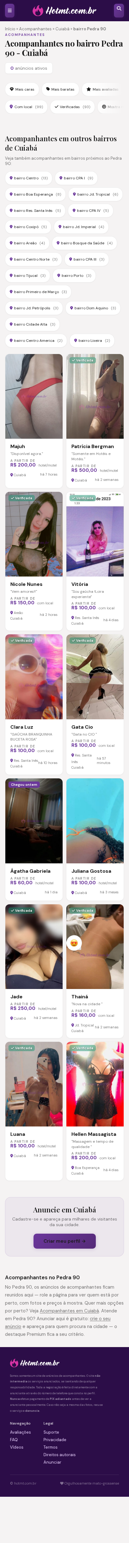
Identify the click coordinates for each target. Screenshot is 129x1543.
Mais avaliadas (106, 89)
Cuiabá (62, 29)
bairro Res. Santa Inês (37, 210)
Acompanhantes (35, 29)
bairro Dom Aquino (95, 308)
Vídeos (16, 1447)
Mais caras (24, 89)
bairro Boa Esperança (37, 194)
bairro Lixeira (94, 340)
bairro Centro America (38, 340)
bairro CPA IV (93, 210)
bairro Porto (76, 275)
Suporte (51, 1432)
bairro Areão (29, 243)
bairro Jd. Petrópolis (36, 308)
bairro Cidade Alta (34, 324)
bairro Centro (31, 178)
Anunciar (52, 1462)
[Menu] (9, 10)
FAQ (14, 1439)
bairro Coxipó (30, 226)
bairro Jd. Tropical (97, 194)
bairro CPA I (78, 178)
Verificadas (75, 106)
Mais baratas (63, 89)
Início (10, 29)
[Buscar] (119, 10)
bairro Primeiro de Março (40, 291)
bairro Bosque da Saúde (86, 243)
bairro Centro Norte (35, 259)
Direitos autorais (60, 1454)
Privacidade (55, 1439)
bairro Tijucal (29, 275)
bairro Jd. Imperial (83, 226)
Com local (28, 106)
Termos (51, 1447)
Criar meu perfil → (65, 1241)
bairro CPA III (89, 259)
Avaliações (20, 1432)
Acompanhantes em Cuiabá (69, 1311)
